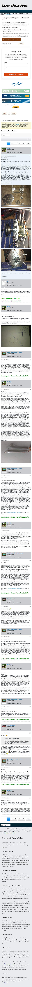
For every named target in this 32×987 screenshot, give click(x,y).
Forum (4, 118)
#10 (30, 636)
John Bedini (17, 118)
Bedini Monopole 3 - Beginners (22, 120)
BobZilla (9, 148)
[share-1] (29, 153)
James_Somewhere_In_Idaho (14, 352)
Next (28, 144)
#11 (30, 672)
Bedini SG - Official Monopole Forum (8, 120)
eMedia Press (9, 14)
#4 (30, 359)
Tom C (8, 281)
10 (23, 144)
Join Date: (9, 152)
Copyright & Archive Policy (10, 833)
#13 (30, 733)
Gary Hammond (11, 598)
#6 (30, 475)
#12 (30, 706)
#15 (30, 798)
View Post (20, 738)
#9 (30, 606)
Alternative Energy (10, 118)
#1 (30, 156)
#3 (30, 314)
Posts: (18, 152)
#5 (30, 389)
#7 (30, 530)
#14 (30, 767)
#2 (30, 289)
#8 (30, 560)
